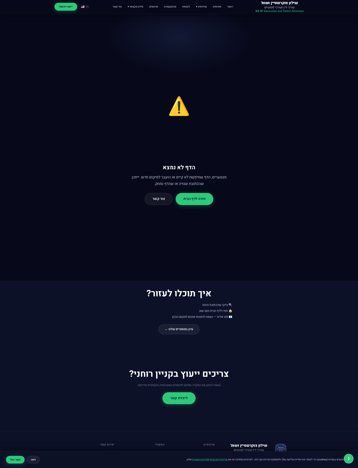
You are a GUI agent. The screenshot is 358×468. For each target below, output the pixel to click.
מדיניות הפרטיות (218, 459)
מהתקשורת (170, 7)
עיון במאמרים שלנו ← (179, 329)
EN (87, 6)
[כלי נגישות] (349, 459)
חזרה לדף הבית (194, 198)
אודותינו (217, 7)
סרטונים (153, 7)
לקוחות (186, 7)
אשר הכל (15, 460)
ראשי (230, 7)
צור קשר (117, 7)
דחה (33, 460)
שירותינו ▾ (201, 7)
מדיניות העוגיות (200, 459)
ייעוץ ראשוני (66, 7)
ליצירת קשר (179, 398)
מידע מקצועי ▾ (135, 7)
